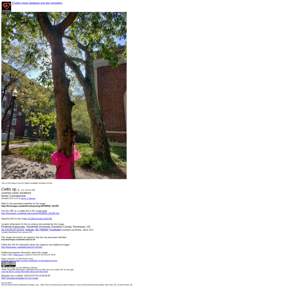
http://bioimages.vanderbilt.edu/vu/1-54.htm (21, 247)
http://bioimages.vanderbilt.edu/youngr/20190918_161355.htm (30, 213)
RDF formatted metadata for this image (19, 278)
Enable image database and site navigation (37, 3)
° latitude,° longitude (30, 229)
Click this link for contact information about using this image (24, 272)
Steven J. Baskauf (28, 198)
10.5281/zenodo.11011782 (40, 219)
